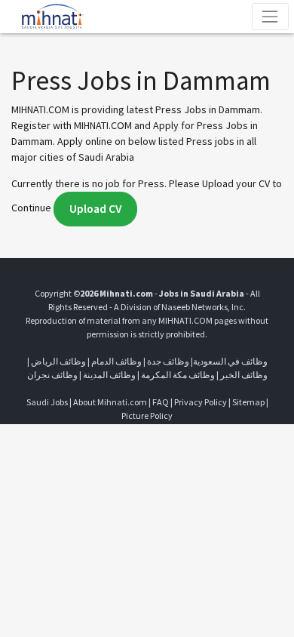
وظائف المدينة (109, 374)
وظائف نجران (52, 374)
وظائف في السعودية (230, 361)
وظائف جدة (168, 361)
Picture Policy (147, 415)
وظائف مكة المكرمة (178, 374)
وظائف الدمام (116, 361)
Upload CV (95, 209)
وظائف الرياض (58, 361)
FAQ (160, 402)
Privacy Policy (200, 402)
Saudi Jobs (47, 402)
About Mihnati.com (111, 402)
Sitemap (248, 402)
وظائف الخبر (244, 374)
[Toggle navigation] (270, 16)
